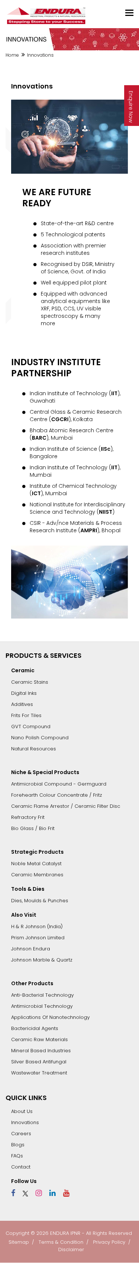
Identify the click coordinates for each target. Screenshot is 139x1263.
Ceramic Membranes (37, 874)
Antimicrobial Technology (42, 1006)
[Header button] (129, 12)
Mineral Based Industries (41, 1050)
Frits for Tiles (26, 715)
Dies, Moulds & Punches (39, 900)
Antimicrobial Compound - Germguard (58, 783)
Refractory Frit (27, 817)
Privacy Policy (109, 1242)
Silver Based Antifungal (38, 1061)
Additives (22, 704)
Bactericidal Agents (34, 1028)
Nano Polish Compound (40, 737)
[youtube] (63, 1193)
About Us (22, 1111)
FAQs (17, 1155)
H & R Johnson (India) (37, 926)
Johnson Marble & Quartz (41, 959)
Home (12, 55)
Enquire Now (131, 107)
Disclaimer (71, 1249)
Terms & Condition (61, 1242)
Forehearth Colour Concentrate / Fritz (56, 795)
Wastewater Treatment (39, 1072)
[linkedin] (50, 1193)
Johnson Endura (30, 948)
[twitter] (22, 1193)
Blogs (17, 1144)
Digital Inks (24, 693)
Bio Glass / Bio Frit (32, 828)
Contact (20, 1166)
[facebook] (13, 1193)
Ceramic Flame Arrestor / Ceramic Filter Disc (65, 806)
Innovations (25, 1122)
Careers (21, 1133)
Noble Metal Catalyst (36, 863)
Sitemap (19, 1242)
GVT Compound (30, 726)
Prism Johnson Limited (37, 937)
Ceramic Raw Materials (39, 1039)
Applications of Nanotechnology (50, 1017)
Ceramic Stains (29, 682)
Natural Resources (33, 748)
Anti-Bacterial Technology (42, 995)
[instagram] (36, 1193)
